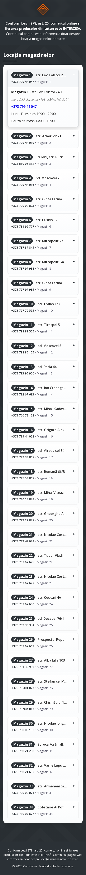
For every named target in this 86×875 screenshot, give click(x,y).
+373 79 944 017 (22, 709)
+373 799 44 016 (22, 184)
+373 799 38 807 (22, 457)
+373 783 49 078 (22, 541)
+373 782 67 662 (22, 646)
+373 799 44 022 (22, 436)
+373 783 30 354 (22, 625)
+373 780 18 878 (22, 499)
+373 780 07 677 (22, 814)
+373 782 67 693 (22, 394)
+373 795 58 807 (22, 478)
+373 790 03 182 (22, 730)
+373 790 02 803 (22, 205)
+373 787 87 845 (22, 247)
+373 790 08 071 (22, 793)
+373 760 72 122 (22, 415)
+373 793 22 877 (22, 520)
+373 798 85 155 (22, 352)
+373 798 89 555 (22, 331)
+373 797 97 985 (22, 289)
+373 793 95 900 (22, 373)
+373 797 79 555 (22, 310)
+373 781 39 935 (22, 667)
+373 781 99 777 (22, 226)
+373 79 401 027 (22, 688)
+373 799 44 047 (22, 81)
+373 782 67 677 (22, 583)
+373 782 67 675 (22, 562)
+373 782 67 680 (22, 604)
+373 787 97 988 (22, 268)
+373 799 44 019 (22, 142)
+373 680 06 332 (22, 163)
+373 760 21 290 (22, 751)
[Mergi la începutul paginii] (43, 9)
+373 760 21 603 (22, 772)
